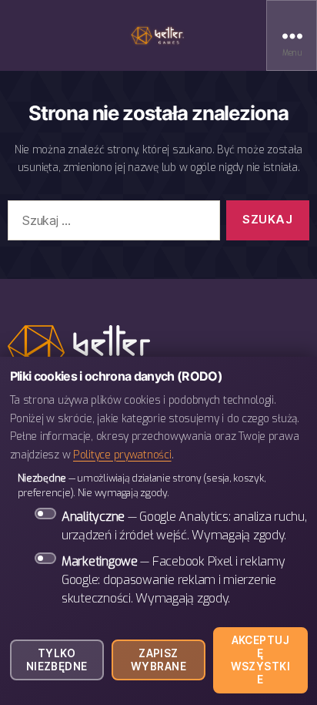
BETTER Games (158, 35)
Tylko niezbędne (57, 660)
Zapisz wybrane (158, 660)
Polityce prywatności (122, 455)
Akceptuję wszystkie (261, 660)
